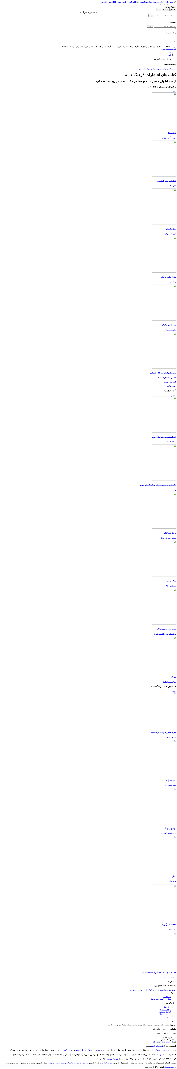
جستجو (150, 26)
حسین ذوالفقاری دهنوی (166, 378)
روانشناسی (69, 1063)
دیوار (174, 876)
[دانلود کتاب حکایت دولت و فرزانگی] (164, 176)
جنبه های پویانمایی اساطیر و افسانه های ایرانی (157, 485)
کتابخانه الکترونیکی (161, 1050)
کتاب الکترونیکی (92, 1050)
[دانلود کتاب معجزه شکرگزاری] (164, 272)
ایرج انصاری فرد (169, 682)
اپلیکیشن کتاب (161, 1054)
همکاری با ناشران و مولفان (160, 999)
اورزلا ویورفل (170, 586)
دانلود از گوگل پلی (151, 990)
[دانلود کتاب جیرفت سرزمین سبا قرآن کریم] (164, 432)
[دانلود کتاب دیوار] (164, 872)
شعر (62, 1063)
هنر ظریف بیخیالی (169, 325)
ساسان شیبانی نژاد (168, 538)
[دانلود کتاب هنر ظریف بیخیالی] (164, 320)
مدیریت (86, 1063)
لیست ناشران (170, 69)
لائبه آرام (172, 881)
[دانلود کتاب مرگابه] (164, 672)
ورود (150, 15)
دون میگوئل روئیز (169, 137)
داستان (105, 1063)
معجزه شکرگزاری (168, 277)
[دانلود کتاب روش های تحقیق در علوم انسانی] (164, 368)
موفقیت (78, 1063)
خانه (169, 53)
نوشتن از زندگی (170, 533)
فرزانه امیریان (170, 234)
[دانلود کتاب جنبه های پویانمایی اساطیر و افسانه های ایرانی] (164, 480)
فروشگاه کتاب (157, 1046)
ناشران (168, 55)
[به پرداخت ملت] (156, 1042)
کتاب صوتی (79, 1050)
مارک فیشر (171, 185)
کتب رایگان (68, 1050)
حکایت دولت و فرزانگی (166, 181)
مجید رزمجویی (170, 785)
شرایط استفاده (165, 1012)
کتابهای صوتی (112, 1059)
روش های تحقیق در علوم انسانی (163, 373)
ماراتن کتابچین (145, 69)
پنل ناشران (167, 997)
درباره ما (167, 1007)
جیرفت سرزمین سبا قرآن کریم (163, 437)
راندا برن (172, 281)
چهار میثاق (172, 133)
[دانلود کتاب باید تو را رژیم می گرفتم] (164, 624)
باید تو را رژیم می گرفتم (166, 629)
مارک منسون (170, 330)
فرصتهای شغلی (165, 1014)
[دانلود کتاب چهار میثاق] (164, 128)
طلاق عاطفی (170, 229)
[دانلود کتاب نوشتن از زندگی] (164, 528)
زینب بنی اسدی (170, 490)
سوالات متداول (165, 1010)
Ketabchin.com (170, 1067)
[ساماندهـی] (168, 1042)
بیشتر (174, 91)
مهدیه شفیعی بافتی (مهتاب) (165, 634)
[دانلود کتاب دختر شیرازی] (164, 776)
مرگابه (173, 677)
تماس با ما (167, 1016)
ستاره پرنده (171, 581)
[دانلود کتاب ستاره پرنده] (164, 576)
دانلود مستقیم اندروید (167, 990)
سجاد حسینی (171, 441)
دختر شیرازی (171, 780)
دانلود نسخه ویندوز (168, 49)
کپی (156, 986)
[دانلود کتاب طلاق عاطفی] (164, 224)
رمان (112, 1063)
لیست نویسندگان (158, 69)
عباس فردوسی (170, 382)
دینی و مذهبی (54, 1063)
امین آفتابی (171, 386)
